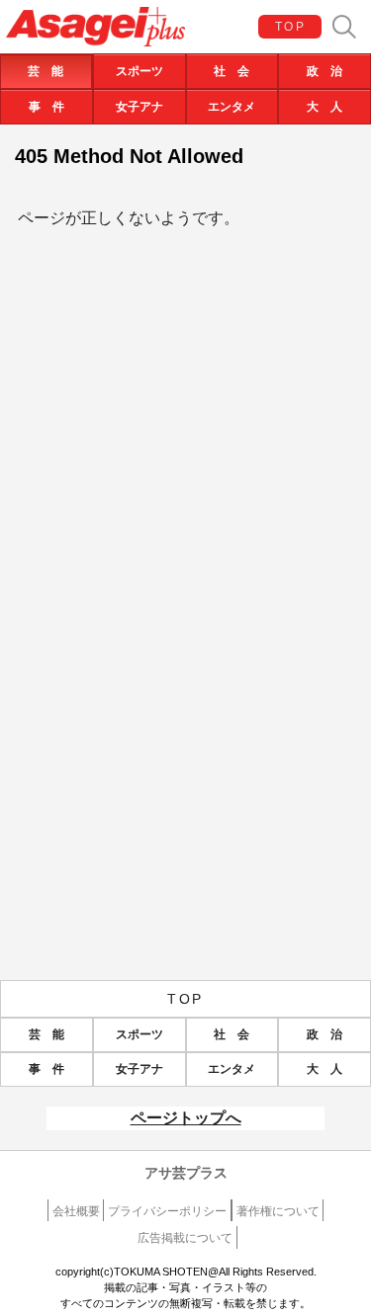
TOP (290, 27)
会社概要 (76, 1211)
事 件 (46, 107)
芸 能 (45, 71)
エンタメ (231, 107)
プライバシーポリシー (167, 1211)
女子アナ (139, 107)
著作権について (278, 1211)
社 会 (231, 71)
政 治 (324, 71)
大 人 (324, 107)
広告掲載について (185, 1238)
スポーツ (139, 71)
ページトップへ (186, 1118)
